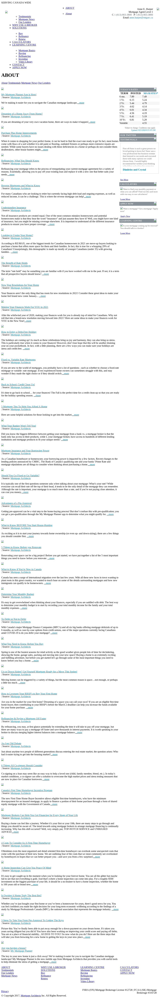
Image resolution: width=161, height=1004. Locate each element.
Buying (22, 53)
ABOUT (5, 967)
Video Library (26, 61)
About (68, 13)
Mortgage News (27, 19)
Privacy (5, 991)
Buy (21, 33)
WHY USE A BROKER (24, 25)
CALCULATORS (21, 42)
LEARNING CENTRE (92, 967)
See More (124, 180)
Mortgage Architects (21, 97)
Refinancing (25, 56)
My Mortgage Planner (21, 951)
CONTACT (18, 64)
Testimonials (25, 16)
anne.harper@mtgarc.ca (141, 17)
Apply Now (125, 216)
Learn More (125, 199)
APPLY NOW (19, 67)
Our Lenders (25, 22)
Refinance (24, 36)
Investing (23, 59)
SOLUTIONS (48, 970)
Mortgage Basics (27, 50)
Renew (22, 39)
